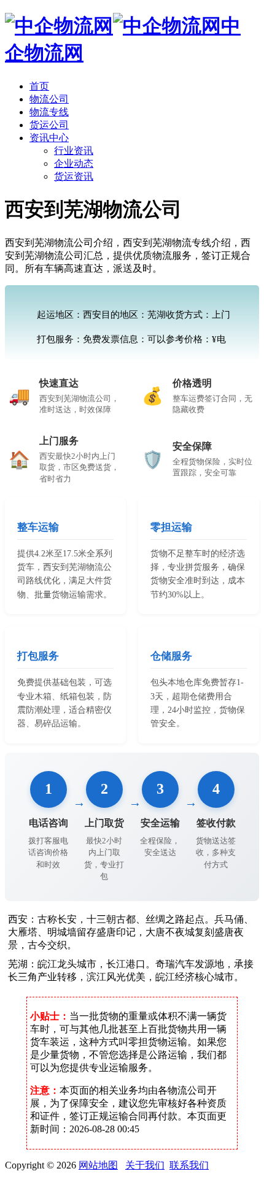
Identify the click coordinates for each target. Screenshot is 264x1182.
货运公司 (49, 125)
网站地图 (98, 1165)
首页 (39, 86)
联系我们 (189, 1165)
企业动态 (73, 163)
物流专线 (49, 112)
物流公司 (49, 99)
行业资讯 (73, 150)
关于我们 (145, 1165)
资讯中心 (49, 137)
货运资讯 (73, 176)
